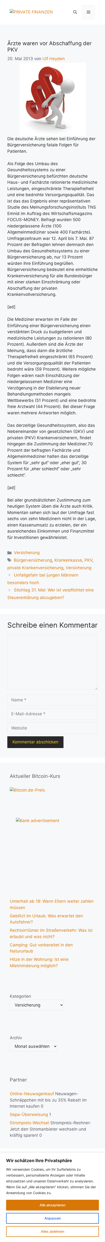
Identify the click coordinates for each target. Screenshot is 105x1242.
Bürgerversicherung (33, 560)
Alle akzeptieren (52, 1205)
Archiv (16, 1037)
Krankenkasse (68, 560)
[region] (52, 1197)
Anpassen (52, 1218)
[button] (75, 12)
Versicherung (27, 552)
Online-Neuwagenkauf (32, 1093)
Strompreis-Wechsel (29, 1122)
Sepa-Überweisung (29, 1114)
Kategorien (20, 996)
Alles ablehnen (52, 1231)
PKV (88, 560)
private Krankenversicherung (35, 567)
